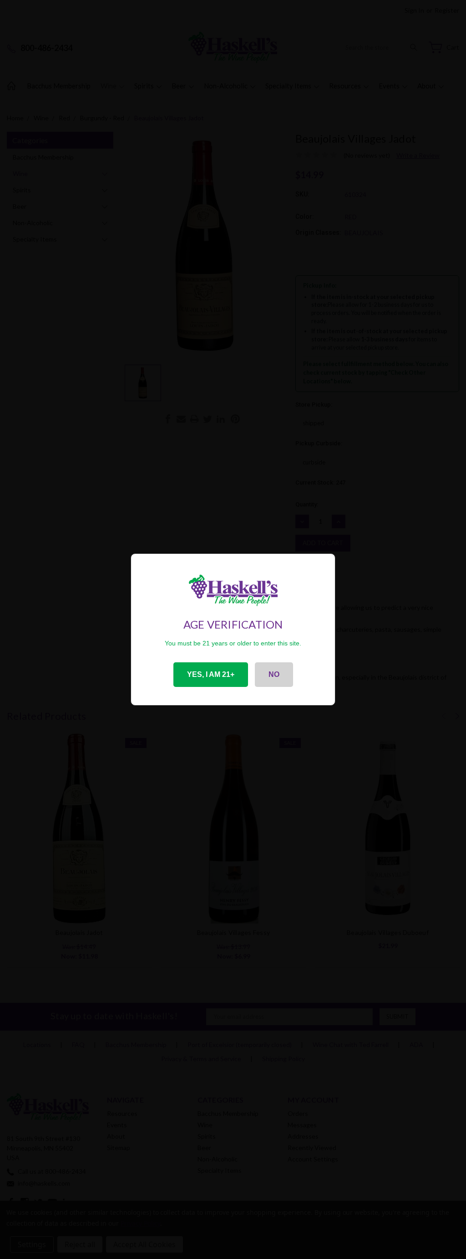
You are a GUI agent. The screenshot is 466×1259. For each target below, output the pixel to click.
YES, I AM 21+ (210, 674)
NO (273, 674)
